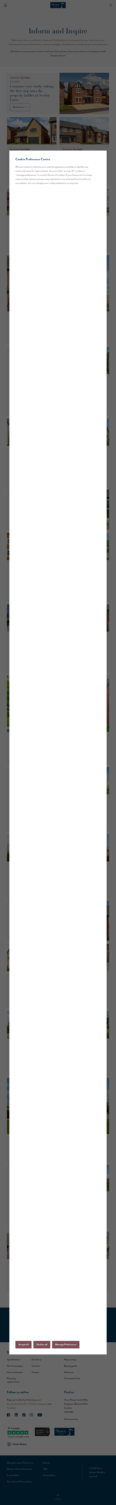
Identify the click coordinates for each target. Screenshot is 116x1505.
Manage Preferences (65, 1344)
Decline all (41, 1344)
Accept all (23, 1344)
